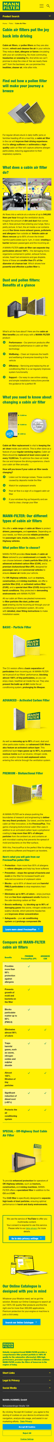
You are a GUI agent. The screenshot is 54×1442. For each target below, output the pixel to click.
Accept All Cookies (27, 1427)
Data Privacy (26, 1421)
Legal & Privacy (11, 1380)
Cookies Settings (27, 1438)
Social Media (10, 1387)
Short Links (9, 1372)
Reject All (27, 1433)
